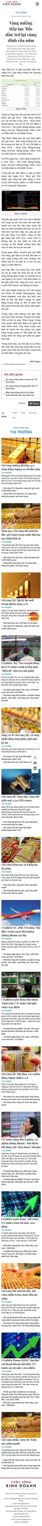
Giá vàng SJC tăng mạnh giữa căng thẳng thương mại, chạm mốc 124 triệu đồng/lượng (20, 1098)
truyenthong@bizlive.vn (23, 1519)
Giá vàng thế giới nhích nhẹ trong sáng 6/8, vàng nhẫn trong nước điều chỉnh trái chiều (20, 1318)
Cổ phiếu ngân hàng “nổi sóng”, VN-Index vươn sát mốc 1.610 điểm (20, 691)
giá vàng (32, 413)
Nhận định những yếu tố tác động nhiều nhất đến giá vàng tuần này (20, 393)
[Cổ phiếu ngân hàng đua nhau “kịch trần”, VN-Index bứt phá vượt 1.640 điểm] (21, 985)
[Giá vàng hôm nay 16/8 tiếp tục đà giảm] (21, 850)
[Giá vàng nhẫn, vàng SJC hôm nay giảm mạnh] (21, 1425)
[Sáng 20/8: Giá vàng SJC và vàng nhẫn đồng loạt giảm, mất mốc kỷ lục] (21, 720)
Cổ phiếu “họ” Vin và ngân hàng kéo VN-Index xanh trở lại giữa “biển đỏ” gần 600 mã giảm (20, 666)
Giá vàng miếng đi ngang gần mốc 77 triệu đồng (22, 387)
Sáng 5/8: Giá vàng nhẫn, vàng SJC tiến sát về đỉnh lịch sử (20, 1461)
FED (14, 418)
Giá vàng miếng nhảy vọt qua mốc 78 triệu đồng (21, 380)
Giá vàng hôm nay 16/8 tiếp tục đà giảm (20, 623)
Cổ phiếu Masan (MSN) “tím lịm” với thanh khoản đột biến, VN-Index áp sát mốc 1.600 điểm (20, 1031)
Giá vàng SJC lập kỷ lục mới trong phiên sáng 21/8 (17, 602)
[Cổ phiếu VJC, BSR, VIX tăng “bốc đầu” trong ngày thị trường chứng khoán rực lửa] (21, 913)
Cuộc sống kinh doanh (21, 1485)
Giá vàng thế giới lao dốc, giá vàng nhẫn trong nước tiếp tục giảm (19, 823)
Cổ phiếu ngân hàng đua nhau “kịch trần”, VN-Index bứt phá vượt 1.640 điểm (19, 1003)
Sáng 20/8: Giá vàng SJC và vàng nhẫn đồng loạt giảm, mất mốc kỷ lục (19, 495)
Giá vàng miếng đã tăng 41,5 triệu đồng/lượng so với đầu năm (20, 467)
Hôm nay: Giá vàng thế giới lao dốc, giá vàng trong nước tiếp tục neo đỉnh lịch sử (20, 534)
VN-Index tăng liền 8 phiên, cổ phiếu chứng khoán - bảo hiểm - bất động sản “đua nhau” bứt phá (20, 698)
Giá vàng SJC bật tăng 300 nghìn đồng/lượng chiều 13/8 (16, 757)
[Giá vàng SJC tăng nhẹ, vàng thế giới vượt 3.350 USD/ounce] (21, 782)
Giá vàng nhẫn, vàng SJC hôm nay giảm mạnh (19, 886)
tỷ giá (14, 413)
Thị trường (21, 13)
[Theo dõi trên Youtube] (35, 763)
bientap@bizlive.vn (23, 1503)
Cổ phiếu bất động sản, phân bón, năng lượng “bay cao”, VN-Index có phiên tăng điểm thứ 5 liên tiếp (19, 1173)
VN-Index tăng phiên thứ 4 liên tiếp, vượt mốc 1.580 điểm (19, 1246)
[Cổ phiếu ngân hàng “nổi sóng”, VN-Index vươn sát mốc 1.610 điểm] (21, 1204)
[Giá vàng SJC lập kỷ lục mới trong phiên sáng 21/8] (21, 585)
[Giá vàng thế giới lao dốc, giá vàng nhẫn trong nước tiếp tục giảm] (21, 1276)
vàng (23, 413)
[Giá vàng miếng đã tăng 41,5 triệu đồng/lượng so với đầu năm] (21, 450)
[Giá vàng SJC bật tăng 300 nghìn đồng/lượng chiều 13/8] (21, 1059)
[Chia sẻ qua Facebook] (35, 758)
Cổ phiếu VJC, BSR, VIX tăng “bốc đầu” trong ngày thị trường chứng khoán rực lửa (21, 931)
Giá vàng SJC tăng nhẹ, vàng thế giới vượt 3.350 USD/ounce (20, 489)
